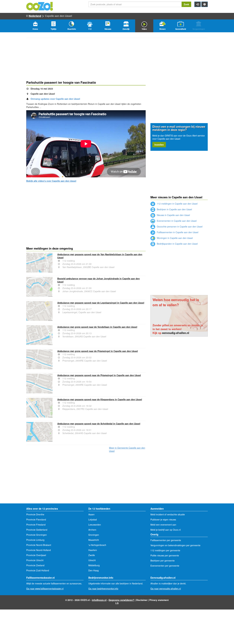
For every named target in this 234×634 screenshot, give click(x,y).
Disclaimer (141, 600)
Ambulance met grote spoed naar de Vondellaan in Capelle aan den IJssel (97, 326)
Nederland (35, 16)
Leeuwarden (94, 524)
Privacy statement (159, 600)
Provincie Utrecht (34, 560)
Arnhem (92, 529)
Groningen (93, 534)
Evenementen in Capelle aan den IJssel (176, 220)
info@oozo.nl (99, 600)
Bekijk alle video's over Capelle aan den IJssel (51, 180)
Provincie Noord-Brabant (38, 545)
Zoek (186, 4)
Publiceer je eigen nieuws (163, 519)
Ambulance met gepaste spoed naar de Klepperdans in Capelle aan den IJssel (99, 399)
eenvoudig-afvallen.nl (175, 333)
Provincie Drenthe (35, 514)
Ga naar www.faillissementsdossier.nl (45, 588)
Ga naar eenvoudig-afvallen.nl (165, 588)
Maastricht (93, 539)
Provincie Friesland (36, 524)
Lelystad (92, 519)
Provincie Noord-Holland (38, 550)
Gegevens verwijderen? (121, 600)
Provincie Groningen (36, 534)
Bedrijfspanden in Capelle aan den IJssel (177, 243)
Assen (91, 514)
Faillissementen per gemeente (165, 540)
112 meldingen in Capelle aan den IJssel (177, 203)
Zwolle (91, 555)
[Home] (39, 5)
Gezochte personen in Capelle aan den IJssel (179, 226)
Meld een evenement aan (163, 524)
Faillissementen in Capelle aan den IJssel (177, 232)
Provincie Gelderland (36, 529)
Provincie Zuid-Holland (37, 570)
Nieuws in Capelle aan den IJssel (173, 215)
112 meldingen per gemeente (165, 550)
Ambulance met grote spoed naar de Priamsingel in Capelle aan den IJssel (97, 351)
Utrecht (92, 560)
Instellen (159, 144)
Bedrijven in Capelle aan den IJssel (174, 209)
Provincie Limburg (35, 539)
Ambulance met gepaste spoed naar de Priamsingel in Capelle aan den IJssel (99, 375)
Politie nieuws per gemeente (164, 555)
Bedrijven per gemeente (162, 560)
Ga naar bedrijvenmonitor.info (103, 588)
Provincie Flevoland (36, 519)
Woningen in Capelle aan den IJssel (174, 238)
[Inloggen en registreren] (197, 4)
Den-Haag (93, 570)
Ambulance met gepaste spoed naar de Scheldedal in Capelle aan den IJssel (98, 423)
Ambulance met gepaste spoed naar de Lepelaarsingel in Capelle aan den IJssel (100, 302)
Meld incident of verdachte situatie (167, 514)
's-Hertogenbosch (97, 545)
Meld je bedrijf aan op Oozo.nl (165, 529)
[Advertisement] (86, 220)
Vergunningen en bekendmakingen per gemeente (175, 545)
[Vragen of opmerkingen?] (204, 4)
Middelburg (94, 565)
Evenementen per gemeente (164, 565)
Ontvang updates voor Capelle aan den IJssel (55, 98)
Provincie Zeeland (35, 565)
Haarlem (92, 550)
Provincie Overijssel (36, 555)
